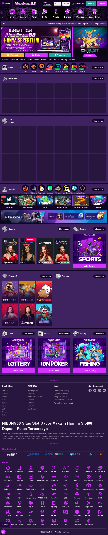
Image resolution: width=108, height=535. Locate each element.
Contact (31, 394)
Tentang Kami (33, 391)
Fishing (64, 60)
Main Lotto (18, 370)
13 (44, 51)
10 (37, 51)
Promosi (72, 60)
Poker (43, 60)
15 (49, 51)
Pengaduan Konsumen (62, 403)
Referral (31, 406)
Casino (36, 60)
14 (47, 51)
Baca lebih (54, 380)
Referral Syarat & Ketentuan (64, 400)
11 (40, 51)
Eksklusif (14, 60)
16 (52, 51)
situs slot (23, 433)
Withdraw (31, 403)
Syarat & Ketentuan (61, 394)
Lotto (50, 60)
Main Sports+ (90, 266)
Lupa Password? (47, 3)
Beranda (5, 60)
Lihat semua (98, 67)
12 (42, 51)
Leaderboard (32, 409)
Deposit (31, 400)
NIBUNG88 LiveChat (35, 397)
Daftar (102, 3)
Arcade (56, 60)
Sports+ (23, 60)
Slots (30, 60)
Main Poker (54, 370)
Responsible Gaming (61, 391)
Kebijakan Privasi (60, 397)
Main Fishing (90, 370)
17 (54, 51)
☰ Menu (5, 524)
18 (56, 51)
